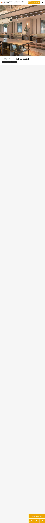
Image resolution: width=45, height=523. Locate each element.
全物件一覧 (42, 521)
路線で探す (37, 521)
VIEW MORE (9, 62)
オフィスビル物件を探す (37, 516)
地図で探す (31, 521)
